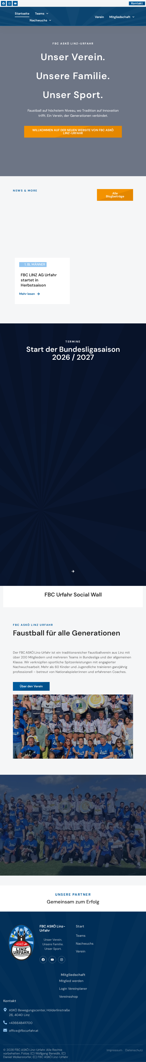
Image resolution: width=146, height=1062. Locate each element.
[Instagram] (9, 3)
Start (80, 926)
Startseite (22, 14)
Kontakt (9, 1001)
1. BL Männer (35, 264)
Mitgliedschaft (119, 17)
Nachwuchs (38, 20)
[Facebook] (3, 3)
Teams (39, 14)
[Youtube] (15, 3)
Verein (99, 17)
